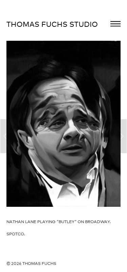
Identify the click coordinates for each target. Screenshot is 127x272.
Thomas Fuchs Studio (52, 24)
